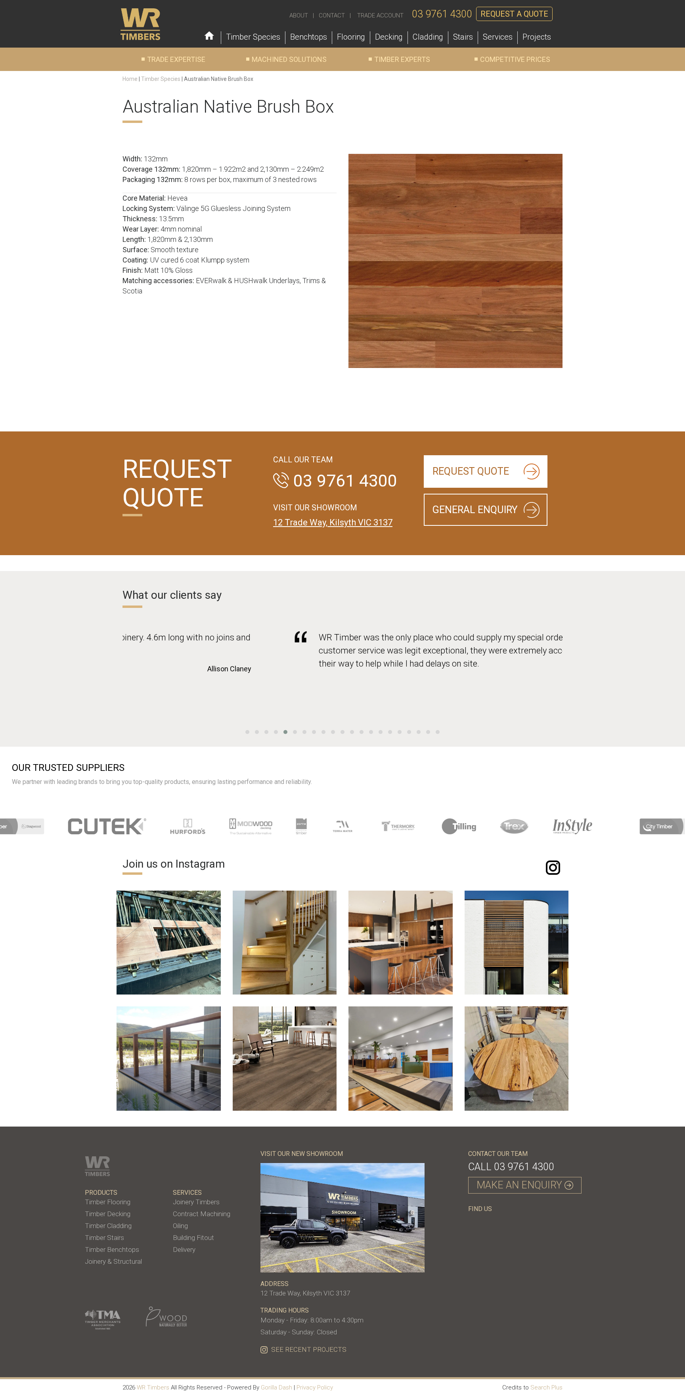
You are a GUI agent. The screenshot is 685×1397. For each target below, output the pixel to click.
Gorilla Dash (276, 1387)
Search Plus (546, 1387)
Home (130, 79)
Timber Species (160, 79)
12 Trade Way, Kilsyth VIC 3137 (332, 522)
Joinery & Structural (113, 1261)
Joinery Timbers (196, 1202)
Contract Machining (201, 1214)
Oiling (180, 1226)
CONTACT (332, 15)
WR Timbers (153, 1387)
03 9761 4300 (442, 14)
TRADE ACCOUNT (380, 15)
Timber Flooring (107, 1202)
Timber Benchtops (112, 1249)
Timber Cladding (108, 1226)
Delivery (184, 1249)
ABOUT (298, 15)
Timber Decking (107, 1214)
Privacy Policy (315, 1387)
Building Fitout (193, 1238)
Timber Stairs (104, 1238)
